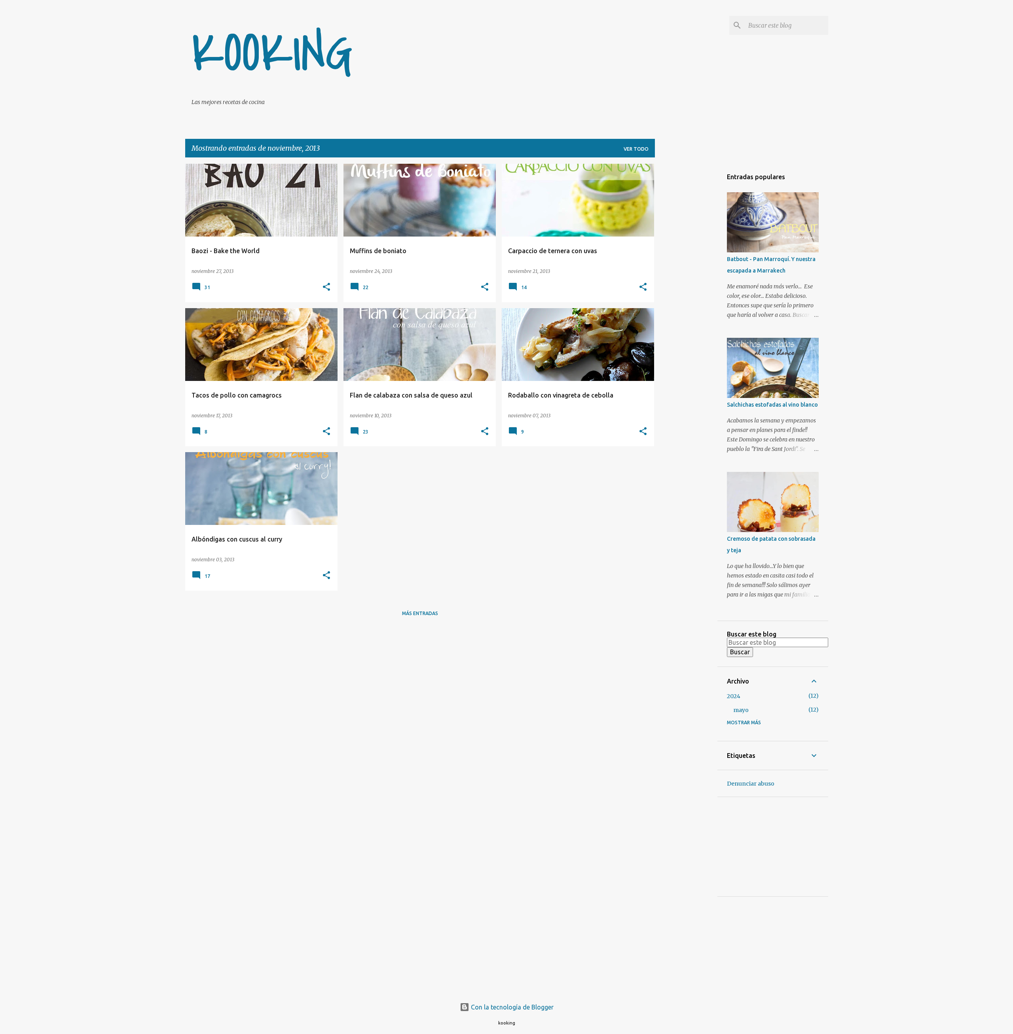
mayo (741, 710)
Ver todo (636, 149)
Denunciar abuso (750, 783)
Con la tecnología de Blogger (511, 1007)
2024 (733, 696)
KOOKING (272, 53)
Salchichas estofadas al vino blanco (772, 404)
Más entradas (420, 613)
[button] (326, 287)
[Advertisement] (686, 282)
